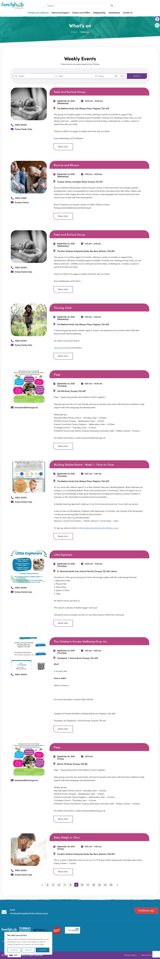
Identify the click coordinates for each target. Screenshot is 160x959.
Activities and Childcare (38, 13)
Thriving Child (63, 307)
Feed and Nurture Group (69, 92)
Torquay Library (22, 202)
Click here (58, 348)
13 (99, 884)
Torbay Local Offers (81, 13)
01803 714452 (20, 198)
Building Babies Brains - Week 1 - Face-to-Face (84, 464)
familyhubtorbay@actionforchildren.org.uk (29, 913)
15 (111, 884)
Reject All (28, 950)
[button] (157, 19)
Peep (57, 374)
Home (73, 32)
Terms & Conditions (149, 955)
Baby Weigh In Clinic (67, 837)
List (122, 76)
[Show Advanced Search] (116, 76)
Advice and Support (60, 13)
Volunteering (114, 13)
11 (88, 884)
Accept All (42, 950)
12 (94, 884)
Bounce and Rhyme (66, 165)
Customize (14, 950)
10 (82, 884)
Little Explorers (63, 554)
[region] (28, 943)
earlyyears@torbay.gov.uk (26, 407)
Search (136, 76)
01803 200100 (21, 674)
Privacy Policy (130, 955)
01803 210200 (21, 125)
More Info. (63, 147)
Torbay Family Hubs (23, 129)
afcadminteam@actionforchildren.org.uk (100, 528)
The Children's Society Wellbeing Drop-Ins (80, 641)
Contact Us (127, 13)
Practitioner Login (146, 911)
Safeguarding (99, 13)
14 (105, 884)
